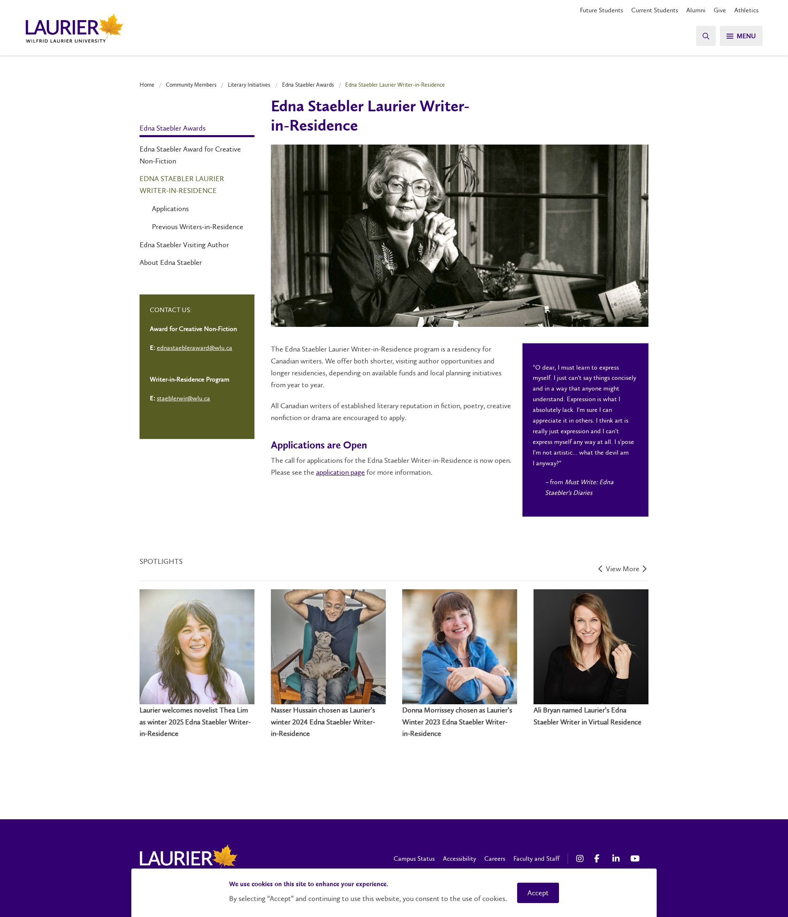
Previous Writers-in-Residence (197, 226)
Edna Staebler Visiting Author (184, 244)
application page (340, 472)
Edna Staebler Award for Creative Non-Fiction (190, 155)
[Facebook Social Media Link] (599, 859)
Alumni (696, 10)
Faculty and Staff (536, 858)
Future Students (601, 10)
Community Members (191, 84)
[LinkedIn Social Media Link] (617, 859)
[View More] (601, 570)
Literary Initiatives (249, 84)
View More (623, 569)
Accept (538, 892)
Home (147, 84)
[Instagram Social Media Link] (581, 859)
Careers (494, 858)
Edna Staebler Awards (308, 84)
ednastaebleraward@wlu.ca (194, 348)
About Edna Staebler (171, 262)
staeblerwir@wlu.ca (183, 398)
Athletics (746, 10)
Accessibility (459, 858)
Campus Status (414, 858)
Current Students (654, 10)
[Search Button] (706, 36)
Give (720, 10)
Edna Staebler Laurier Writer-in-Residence (182, 184)
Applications (170, 208)
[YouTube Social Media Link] (635, 859)
